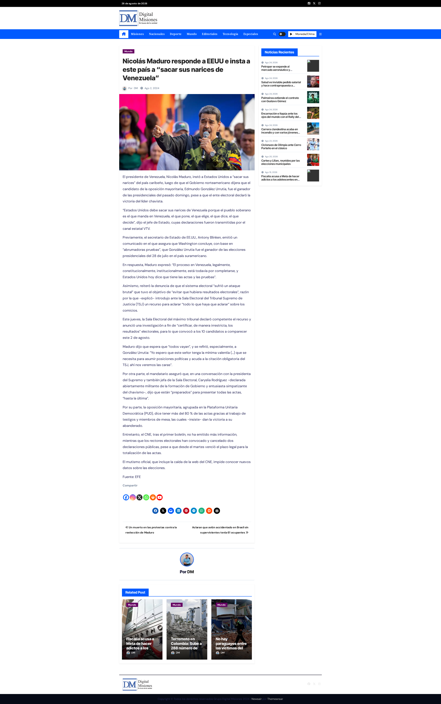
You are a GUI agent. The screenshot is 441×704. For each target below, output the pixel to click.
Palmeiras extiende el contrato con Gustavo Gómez (280, 99)
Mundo (192, 34)
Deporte (176, 34)
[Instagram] (133, 494)
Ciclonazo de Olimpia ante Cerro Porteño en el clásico (281, 146)
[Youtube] (160, 494)
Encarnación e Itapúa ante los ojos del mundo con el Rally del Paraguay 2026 (280, 117)
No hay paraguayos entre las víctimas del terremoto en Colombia (231, 648)
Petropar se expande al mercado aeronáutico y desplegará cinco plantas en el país (280, 71)
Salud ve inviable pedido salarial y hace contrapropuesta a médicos (281, 85)
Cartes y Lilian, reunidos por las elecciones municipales (280, 162)
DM (136, 88)
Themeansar (275, 699)
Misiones (137, 34)
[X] (139, 494)
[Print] (153, 494)
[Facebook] (126, 494)
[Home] (123, 34)
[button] (320, 34)
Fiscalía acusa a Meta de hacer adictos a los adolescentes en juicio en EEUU (141, 648)
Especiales (250, 34)
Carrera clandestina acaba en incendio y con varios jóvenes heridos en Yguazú (279, 132)
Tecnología (230, 34)
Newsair (257, 699)
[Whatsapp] (146, 494)
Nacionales (157, 34)
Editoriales (210, 34)
